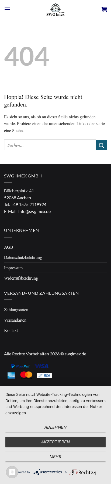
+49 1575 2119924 (28, 204)
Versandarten (15, 320)
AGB (8, 247)
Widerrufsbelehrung (21, 278)
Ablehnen (55, 427)
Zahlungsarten (16, 309)
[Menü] (7, 9)
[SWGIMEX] (55, 9)
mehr (56, 456)
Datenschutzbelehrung (23, 257)
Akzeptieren (55, 441)
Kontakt (11, 330)
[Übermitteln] (101, 145)
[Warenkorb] (104, 9)
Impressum (13, 267)
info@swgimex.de (34, 211)
